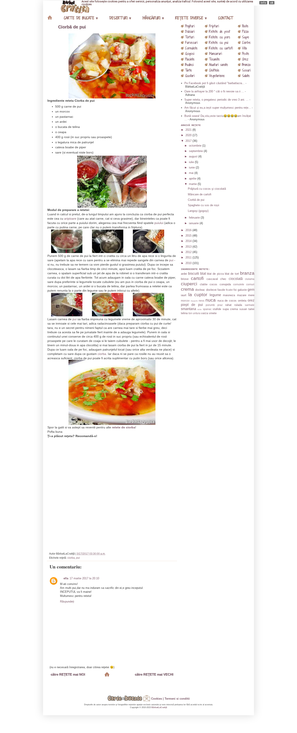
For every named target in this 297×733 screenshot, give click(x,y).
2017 (188, 140)
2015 (188, 235)
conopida (225, 284)
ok (271, 2)
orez (251, 300)
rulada (238, 305)
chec (223, 279)
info (263, 2)
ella (65, 578)
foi (235, 289)
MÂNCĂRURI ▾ (153, 17)
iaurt (183, 295)
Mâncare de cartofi (199, 194)
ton (190, 313)
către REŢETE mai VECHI (154, 674)
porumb (210, 305)
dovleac (200, 289)
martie (193, 184)
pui (171, 260)
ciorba (102, 354)
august (193, 156)
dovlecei (211, 289)
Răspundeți (67, 601)
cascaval (212, 279)
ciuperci (189, 283)
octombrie (195, 145)
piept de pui (192, 305)
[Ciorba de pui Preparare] (71, 251)
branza (247, 273)
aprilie (193, 178)
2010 (188, 263)
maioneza (229, 295)
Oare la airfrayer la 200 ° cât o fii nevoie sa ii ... (214, 91)
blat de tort (232, 273)
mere (251, 295)
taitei (251, 309)
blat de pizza (215, 273)
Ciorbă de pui (72, 26)
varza (204, 313)
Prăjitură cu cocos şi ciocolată (207, 188)
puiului (158, 223)
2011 (188, 257)
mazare (241, 295)
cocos (213, 284)
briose (185, 279)
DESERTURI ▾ (120, 17)
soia (199, 309)
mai (191, 173)
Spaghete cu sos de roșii (203, 205)
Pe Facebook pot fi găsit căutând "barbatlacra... (214, 83)
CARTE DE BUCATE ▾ (81, 17)
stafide (217, 309)
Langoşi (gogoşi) (198, 210)
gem (251, 289)
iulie (192, 162)
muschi (194, 301)
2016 (188, 230)
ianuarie (194, 223)
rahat (228, 305)
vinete (213, 313)
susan (243, 309)
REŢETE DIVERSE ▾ (191, 17)
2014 (188, 241)
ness (201, 300)
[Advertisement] (112, 493)
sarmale (249, 305)
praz (220, 305)
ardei (184, 273)
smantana (188, 309)
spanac (207, 309)
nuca (210, 299)
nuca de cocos (227, 300)
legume (215, 295)
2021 (188, 129)
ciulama (249, 279)
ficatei (229, 289)
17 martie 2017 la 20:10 (84, 578)
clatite (203, 284)
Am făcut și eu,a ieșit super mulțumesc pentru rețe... (217, 107)
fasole (221, 289)
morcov (185, 300)
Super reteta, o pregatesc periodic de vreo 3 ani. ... (216, 99)
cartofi (197, 278)
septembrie (196, 151)
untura (196, 313)
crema (187, 289)
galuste (242, 289)
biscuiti (193, 273)
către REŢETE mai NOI (68, 674)
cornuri (250, 284)
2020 (188, 135)
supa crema (230, 309)
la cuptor (197, 294)
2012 (188, 252)
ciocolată (236, 279)
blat (203, 273)
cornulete (238, 284)
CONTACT (225, 17)
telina (184, 313)
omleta (242, 300)
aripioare (70, 218)
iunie (192, 167)
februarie (195, 217)
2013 (188, 246)
